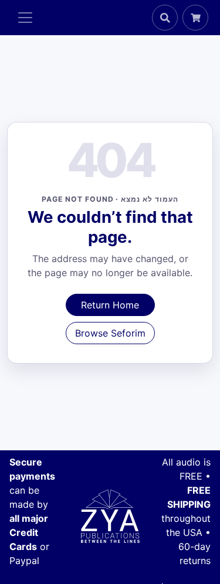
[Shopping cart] (195, 17)
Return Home (110, 305)
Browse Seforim (110, 333)
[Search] (165, 17)
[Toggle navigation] (25, 17)
